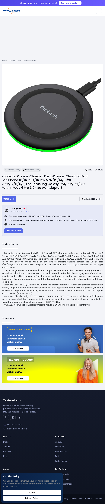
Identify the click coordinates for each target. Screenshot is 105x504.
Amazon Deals (30, 60)
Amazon (26, 211)
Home (4, 60)
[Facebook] (19, 417)
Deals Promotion (62, 479)
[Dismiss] (102, 3)
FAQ (57, 456)
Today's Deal (15, 60)
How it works (61, 451)
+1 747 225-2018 (14, 424)
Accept (32, 492)
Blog (5, 456)
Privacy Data (76, 498)
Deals (5, 442)
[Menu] (99, 11)
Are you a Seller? (63, 474)
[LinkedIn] (6, 417)
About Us (59, 442)
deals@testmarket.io (64, 484)
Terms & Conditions (93, 498)
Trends (6, 446)
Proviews (7, 451)
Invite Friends (61, 461)
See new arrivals (68, 3)
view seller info (13, 230)
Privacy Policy (32, 498)
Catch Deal (8, 198)
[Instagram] (13, 417)
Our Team (59, 446)
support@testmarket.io (17, 429)
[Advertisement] (52, 39)
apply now (18, 348)
